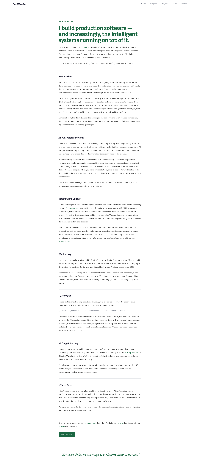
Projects (165, 4)
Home (143, 4)
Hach (85, 47)
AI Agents (154, 4)
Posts (174, 4)
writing (120, 423)
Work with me (66, 434)
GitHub (62, 426)
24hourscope (72, 208)
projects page (65, 241)
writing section (131, 352)
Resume (184, 4)
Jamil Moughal (19, 4)
